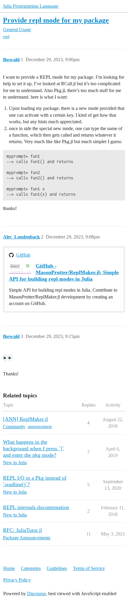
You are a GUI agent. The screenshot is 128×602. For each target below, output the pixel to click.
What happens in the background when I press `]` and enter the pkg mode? (33, 448)
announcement (40, 426)
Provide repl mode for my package (56, 20)
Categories (31, 568)
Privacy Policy (17, 579)
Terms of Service (89, 568)
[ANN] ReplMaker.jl (25, 419)
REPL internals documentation (36, 507)
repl (6, 36)
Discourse (36, 593)
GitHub (23, 254)
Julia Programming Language (30, 6)
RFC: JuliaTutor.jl (22, 530)
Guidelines (57, 568)
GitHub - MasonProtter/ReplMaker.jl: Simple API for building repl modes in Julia (64, 272)
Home (9, 568)
